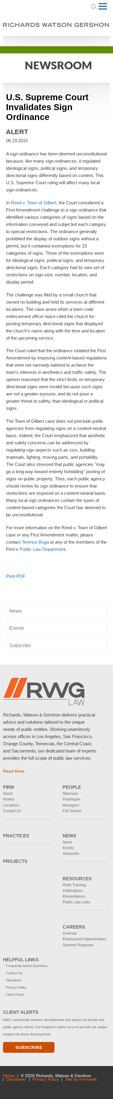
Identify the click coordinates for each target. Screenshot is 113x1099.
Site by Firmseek (81, 1079)
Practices (16, 835)
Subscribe (20, 645)
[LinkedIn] (78, 40)
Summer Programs (78, 945)
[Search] (94, 6)
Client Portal (15, 994)
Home (8, 1075)
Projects (15, 861)
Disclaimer (13, 980)
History (8, 799)
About (8, 793)
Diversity (70, 933)
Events (16, 628)
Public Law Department (42, 549)
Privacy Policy (16, 987)
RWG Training (74, 885)
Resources (77, 878)
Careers (74, 926)
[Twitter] (87, 40)
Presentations (74, 896)
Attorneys (70, 793)
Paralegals (71, 799)
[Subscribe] (44, 1087)
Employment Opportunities (84, 939)
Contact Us (12, 811)
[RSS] (95, 40)
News (15, 611)
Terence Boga (35, 542)
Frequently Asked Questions (27, 966)
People (72, 787)
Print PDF (15, 576)
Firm (8, 787)
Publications (73, 891)
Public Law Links (76, 902)
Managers (71, 805)
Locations (11, 805)
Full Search (72, 811)
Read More (13, 771)
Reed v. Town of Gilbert (33, 202)
